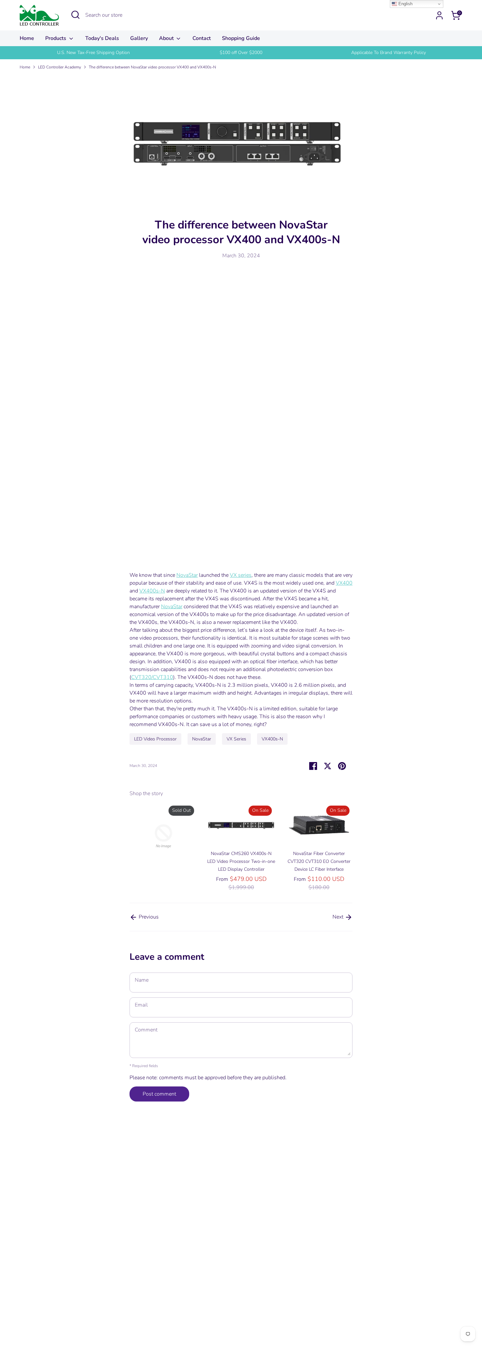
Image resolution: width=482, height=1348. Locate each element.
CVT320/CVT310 (152, 677)
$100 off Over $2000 (241, 52)
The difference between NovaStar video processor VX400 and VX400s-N (152, 67)
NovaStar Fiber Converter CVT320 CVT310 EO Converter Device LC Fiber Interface (319, 861)
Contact (201, 38)
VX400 (344, 583)
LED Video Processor (155, 739)
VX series (240, 575)
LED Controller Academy (59, 67)
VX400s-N (152, 590)
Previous (148, 916)
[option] (93, 52)
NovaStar (187, 575)
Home (27, 38)
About (167, 38)
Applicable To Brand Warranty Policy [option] (388, 52)
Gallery (139, 38)
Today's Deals (102, 38)
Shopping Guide (241, 38)
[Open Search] (75, 14)
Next (338, 916)
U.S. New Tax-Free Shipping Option (93, 52)
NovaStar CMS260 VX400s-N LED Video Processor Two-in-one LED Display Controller (241, 861)
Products (56, 38)
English (404, 3)
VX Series (236, 739)
